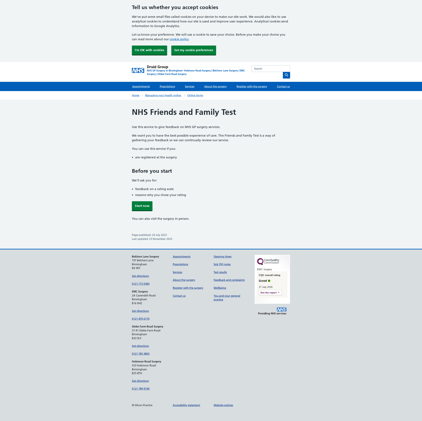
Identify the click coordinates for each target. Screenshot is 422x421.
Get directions (140, 276)
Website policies (223, 405)
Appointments (141, 86)
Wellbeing (220, 288)
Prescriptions (167, 86)
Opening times (222, 256)
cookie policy (179, 39)
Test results (220, 272)
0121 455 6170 (141, 318)
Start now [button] (142, 206)
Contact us (283, 86)
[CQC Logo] (268, 264)
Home (135, 95)
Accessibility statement (186, 405)
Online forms (195, 95)
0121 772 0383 (141, 283)
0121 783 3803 (141, 353)
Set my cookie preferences (193, 50)
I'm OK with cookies (149, 50)
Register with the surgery (252, 86)
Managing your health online (163, 95)
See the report (268, 292)
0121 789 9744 (141, 388)
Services (189, 86)
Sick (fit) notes (222, 264)
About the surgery (215, 86)
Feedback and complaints (229, 280)
